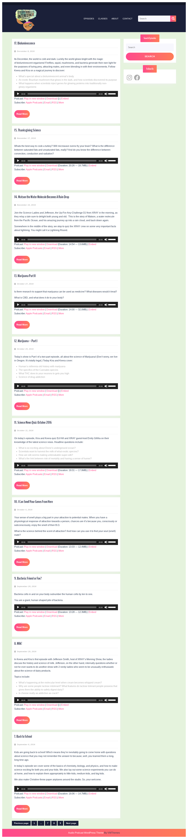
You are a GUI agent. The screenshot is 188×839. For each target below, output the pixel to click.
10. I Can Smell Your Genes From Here (33, 501)
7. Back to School (23, 736)
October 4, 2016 (24, 510)
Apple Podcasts (34, 102)
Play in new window (34, 98)
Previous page (21, 823)
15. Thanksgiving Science (27, 130)
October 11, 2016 (25, 431)
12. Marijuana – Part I (25, 340)
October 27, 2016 (25, 284)
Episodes (89, 18)
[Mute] (105, 93)
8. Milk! (18, 643)
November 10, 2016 (26, 205)
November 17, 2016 (26, 138)
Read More (23, 115)
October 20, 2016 (25, 349)
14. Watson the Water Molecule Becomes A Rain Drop (41, 196)
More (61, 102)
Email (47, 102)
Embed (65, 98)
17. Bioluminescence (24, 43)
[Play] (18, 93)
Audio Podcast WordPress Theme (86, 833)
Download (52, 98)
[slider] (112, 93)
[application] (66, 94)
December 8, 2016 (26, 51)
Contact (127, 18)
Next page (71, 823)
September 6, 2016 (26, 745)
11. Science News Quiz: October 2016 (33, 422)
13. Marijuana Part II (25, 275)
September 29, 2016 (26, 586)
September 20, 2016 (26, 652)
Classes (102, 18)
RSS (54, 102)
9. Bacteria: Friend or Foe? (28, 578)
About (115, 18)
